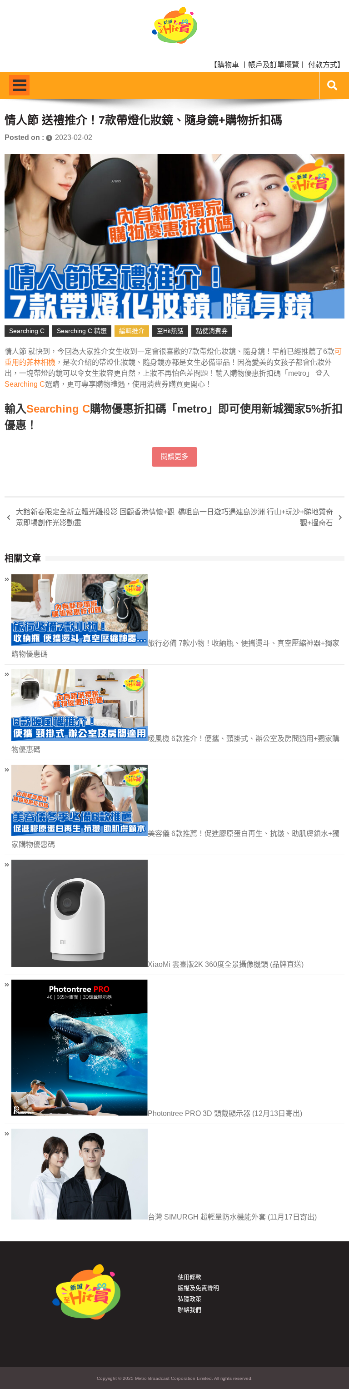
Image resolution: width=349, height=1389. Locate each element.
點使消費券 (212, 330)
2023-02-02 (73, 137)
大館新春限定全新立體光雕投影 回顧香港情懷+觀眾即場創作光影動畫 (95, 517)
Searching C (27, 330)
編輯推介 (132, 330)
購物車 (228, 65)
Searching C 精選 (82, 330)
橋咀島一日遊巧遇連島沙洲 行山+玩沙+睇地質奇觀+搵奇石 (255, 517)
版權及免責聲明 (198, 1287)
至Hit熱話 (170, 330)
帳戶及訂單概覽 (273, 65)
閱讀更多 (174, 457)
